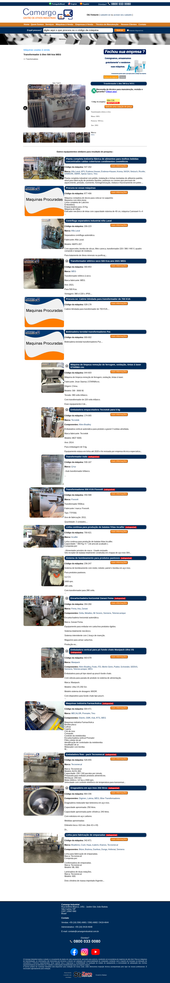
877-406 (77, 193)
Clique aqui (111, 92)
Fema (73, 609)
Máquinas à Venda (64, 24)
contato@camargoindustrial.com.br (83, 931)
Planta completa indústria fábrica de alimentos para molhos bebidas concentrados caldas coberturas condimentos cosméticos (102, 160)
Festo (94, 667)
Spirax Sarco (86, 174)
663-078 (77, 658)
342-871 (77, 840)
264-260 (77, 604)
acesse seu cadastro (123, 15)
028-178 (77, 304)
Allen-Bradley (85, 424)
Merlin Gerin (107, 667)
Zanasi (85, 609)
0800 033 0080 (121, 4)
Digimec (82, 798)
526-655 (77, 760)
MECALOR (76, 713)
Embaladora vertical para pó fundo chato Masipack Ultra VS (102, 649)
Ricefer (142, 171)
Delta (81, 613)
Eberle (82, 718)
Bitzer (81, 849)
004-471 (77, 709)
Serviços (49, 24)
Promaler (86, 713)
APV (83, 171)
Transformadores (32, 59)
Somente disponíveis (136, 30)
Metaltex (88, 613)
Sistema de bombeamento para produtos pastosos (93, 558)
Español (86, 4)
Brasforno (75, 845)
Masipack (75, 662)
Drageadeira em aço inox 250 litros (88, 788)
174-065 (77, 416)
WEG (93, 135)
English (74, 4)
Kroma (120, 171)
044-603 (77, 373)
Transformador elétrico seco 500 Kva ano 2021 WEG (98, 261)
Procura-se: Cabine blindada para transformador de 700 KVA (98, 299)
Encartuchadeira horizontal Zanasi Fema (91, 598)
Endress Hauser (93, 171)
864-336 (77, 794)
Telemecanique (119, 613)
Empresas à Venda (84, 24)
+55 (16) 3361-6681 (77, 922)
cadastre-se (105, 15)
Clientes (122, 77)
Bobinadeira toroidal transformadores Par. (88, 332)
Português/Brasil (58, 4)
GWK (88, 718)
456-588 (77, 495)
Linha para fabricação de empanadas (85, 835)
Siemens (107, 613)
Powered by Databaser (101, 975)
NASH (126, 171)
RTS (98, 718)
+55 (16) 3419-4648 (83, 927)
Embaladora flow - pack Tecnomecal (85, 754)
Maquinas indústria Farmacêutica (83, 703)
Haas (88, 845)
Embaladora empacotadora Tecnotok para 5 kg (95, 409)
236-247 (77, 563)
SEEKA (134, 667)
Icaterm (95, 845)
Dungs (104, 849)
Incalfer (74, 537)
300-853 (77, 267)
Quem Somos (37, 24)
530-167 (77, 462)
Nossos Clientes (129, 24)
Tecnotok (75, 420)
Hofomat (112, 849)
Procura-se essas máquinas (81, 188)
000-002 (77, 337)
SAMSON (68, 174)
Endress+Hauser (108, 171)
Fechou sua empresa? (111, 77)
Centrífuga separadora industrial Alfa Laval (89, 221)
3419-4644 (104, 922)
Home (26, 24)
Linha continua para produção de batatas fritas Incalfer (95, 527)
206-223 (77, 226)
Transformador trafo (76, 456)
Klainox (103, 845)
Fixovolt (74, 499)
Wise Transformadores (110, 798)
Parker (117, 667)
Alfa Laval (75, 171)
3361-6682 (93, 922)
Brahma (88, 849)
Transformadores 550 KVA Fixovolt (84, 489)
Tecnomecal (76, 764)
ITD (99, 667)
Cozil (83, 845)
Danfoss (96, 849)
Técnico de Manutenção (107, 24)
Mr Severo (97, 613)
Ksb (93, 718)
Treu (95, 174)
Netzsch (134, 171)
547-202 (77, 167)
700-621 (77, 533)
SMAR (77, 174)
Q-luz (73, 467)
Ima (79, 609)
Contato (142, 24)
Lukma (90, 798)
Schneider (125, 667)
